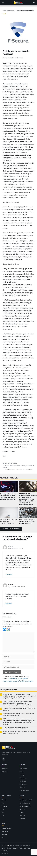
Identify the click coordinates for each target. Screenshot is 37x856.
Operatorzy (6, 795)
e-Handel (22, 815)
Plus (3, 809)
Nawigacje (23, 781)
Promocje (4, 768)
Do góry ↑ (5, 853)
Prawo (21, 812)
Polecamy (5, 772)
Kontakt (9, 848)
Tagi (28, 848)
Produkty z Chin (24, 790)
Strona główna (7, 10)
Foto (3, 837)
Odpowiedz (8, 574)
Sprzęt (22, 764)
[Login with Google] (8, 629)
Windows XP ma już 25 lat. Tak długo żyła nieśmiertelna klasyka (8, 521)
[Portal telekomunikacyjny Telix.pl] (18, 2)
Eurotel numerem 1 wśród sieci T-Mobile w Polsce (19, 469)
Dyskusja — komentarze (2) (11, 529)
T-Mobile (4, 806)
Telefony (22, 772)
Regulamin (22, 848)
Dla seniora (23, 778)
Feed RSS (4, 850)
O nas (3, 848)
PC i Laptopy (23, 784)
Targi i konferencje (25, 806)
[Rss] (3, 759)
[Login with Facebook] (4, 629)
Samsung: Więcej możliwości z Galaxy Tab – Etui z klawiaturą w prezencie (19, 732)
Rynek (22, 795)
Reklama (22, 818)
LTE (3, 815)
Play (3, 803)
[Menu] (3, 3)
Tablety (15, 463)
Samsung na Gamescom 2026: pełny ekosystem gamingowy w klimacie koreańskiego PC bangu (8, 496)
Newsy (10, 463)
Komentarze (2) (7, 617)
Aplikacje (4, 834)
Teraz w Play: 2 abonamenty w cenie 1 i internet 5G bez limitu (19, 709)
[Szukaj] (34, 3)
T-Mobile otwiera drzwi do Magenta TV (15, 728)
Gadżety (22, 787)
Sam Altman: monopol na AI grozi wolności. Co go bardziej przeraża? (27, 521)
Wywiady (22, 809)
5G (3, 812)
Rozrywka (5, 831)
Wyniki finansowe (25, 803)
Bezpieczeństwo (6, 828)
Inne (13, 10)
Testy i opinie (23, 768)
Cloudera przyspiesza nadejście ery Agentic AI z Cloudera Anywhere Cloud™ (18, 714)
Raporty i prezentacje (26, 800)
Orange (4, 800)
